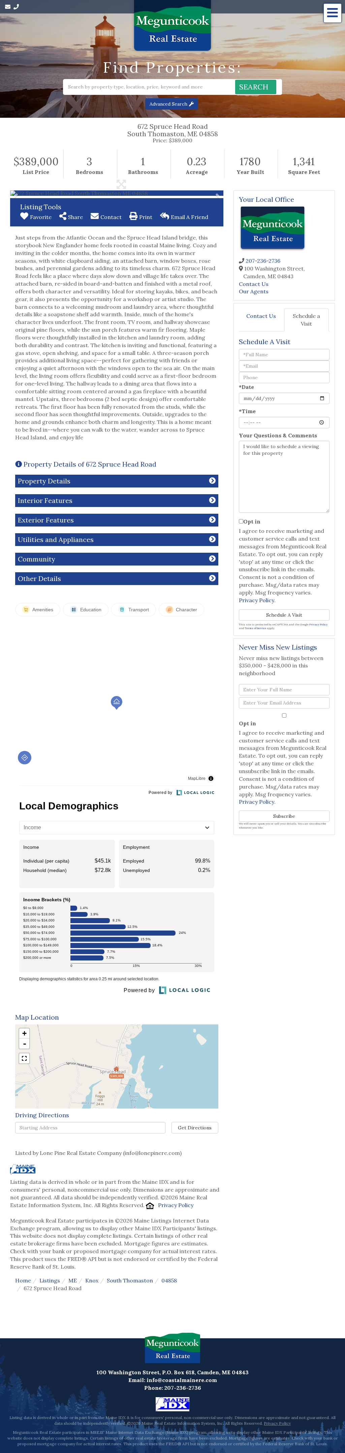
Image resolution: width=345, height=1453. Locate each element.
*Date (246, 387)
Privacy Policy (175, 1205)
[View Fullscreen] (24, 1058)
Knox (91, 1280)
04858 (169, 1280)
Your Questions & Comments (278, 435)
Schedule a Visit (306, 320)
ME (72, 1280)
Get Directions (195, 1128)
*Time (247, 411)
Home (23, 1280)
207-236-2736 (263, 260)
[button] (255, 87)
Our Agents (254, 291)
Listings (49, 1280)
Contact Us (254, 284)
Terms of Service (255, 628)
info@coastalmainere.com (182, 1380)
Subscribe (284, 816)
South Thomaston (130, 1280)
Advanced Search (168, 104)
